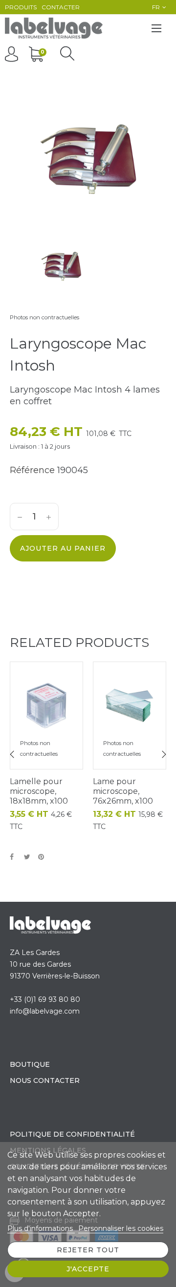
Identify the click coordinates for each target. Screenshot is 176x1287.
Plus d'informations (41, 1228)
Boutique (30, 1064)
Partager (15, 857)
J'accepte (88, 1269)
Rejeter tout (88, 1249)
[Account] (14, 53)
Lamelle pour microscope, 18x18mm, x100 (39, 791)
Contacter (61, 7)
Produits (21, 7)
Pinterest (43, 857)
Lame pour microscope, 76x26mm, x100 (123, 791)
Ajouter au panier (63, 548)
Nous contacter (45, 1080)
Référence (32, 470)
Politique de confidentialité (72, 1134)
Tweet (29, 857)
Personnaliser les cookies (120, 1228)
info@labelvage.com (45, 1011)
